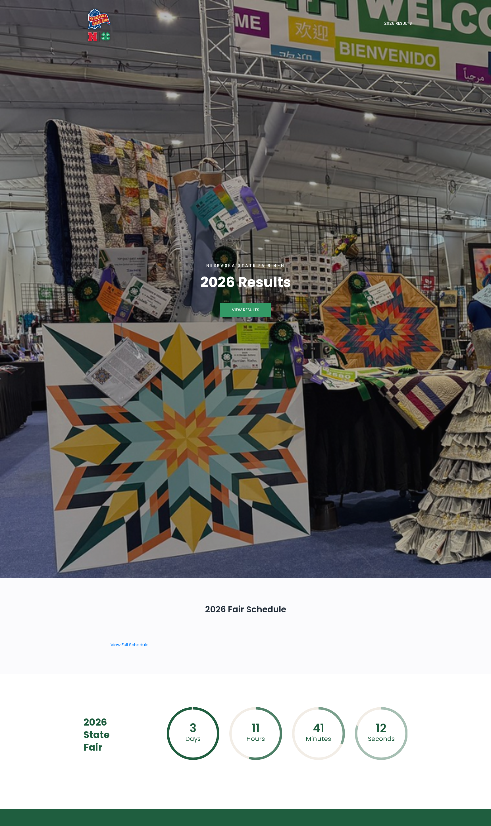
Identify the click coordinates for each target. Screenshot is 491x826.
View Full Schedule (130, 645)
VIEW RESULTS (245, 310)
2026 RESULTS (398, 23)
